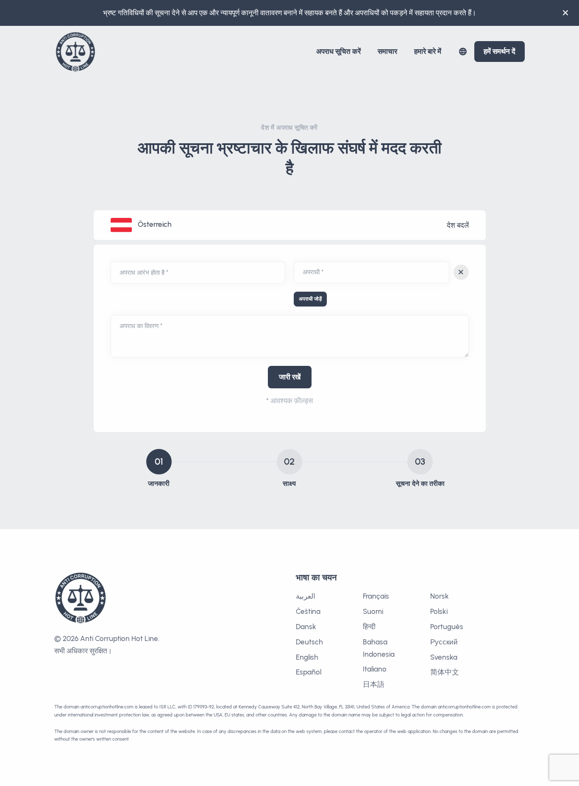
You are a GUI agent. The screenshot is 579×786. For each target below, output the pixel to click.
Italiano (375, 669)
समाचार (387, 51)
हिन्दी (369, 626)
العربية (305, 596)
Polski (439, 611)
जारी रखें (290, 377)
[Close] (565, 13)
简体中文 (444, 672)
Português (446, 626)
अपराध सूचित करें (338, 51)
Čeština (308, 611)
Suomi (373, 611)
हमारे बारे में (427, 51)
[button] (463, 51)
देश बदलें (458, 225)
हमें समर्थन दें (499, 51)
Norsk (439, 596)
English (307, 657)
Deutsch (309, 642)
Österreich (155, 224)
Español (308, 672)
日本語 (373, 684)
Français (376, 596)
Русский (444, 642)
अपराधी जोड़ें (310, 299)
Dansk (306, 626)
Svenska (443, 657)
